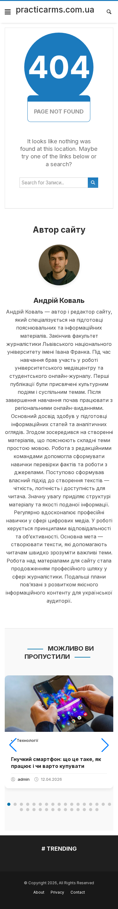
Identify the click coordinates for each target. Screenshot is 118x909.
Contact (77, 892)
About (38, 892)
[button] (13, 745)
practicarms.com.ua (55, 9)
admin (24, 779)
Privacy (57, 892)
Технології (27, 740)
